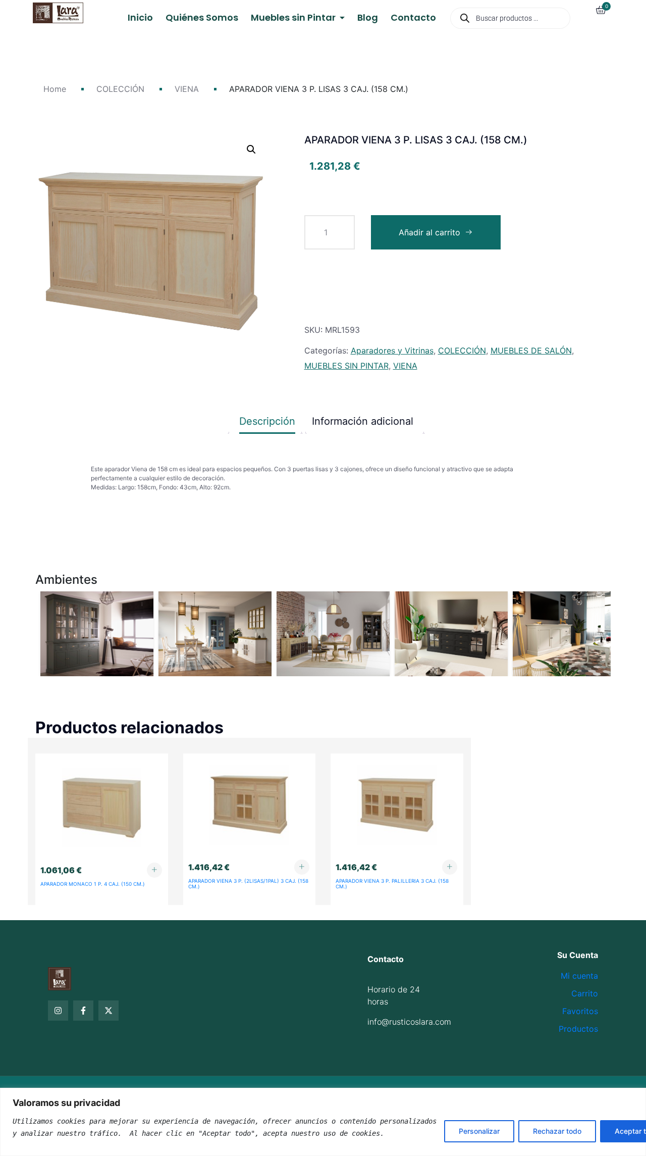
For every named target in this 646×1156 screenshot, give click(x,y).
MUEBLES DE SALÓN (531, 350)
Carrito (584, 993)
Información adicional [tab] (362, 421)
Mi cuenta (579, 976)
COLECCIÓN (120, 89)
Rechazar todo (557, 1131)
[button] (251, 149)
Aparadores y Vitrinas (392, 350)
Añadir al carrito (429, 232)
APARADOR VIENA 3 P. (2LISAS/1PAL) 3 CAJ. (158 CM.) (248, 883)
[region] (323, 1122)
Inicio (140, 17)
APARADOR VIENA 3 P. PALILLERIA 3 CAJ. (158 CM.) (392, 883)
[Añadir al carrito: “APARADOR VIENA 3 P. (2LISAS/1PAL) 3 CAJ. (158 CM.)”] (301, 867)
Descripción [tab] (267, 421)
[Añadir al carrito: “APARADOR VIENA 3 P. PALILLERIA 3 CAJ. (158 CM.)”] (449, 867)
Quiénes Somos (202, 17)
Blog (367, 17)
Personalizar (479, 1131)
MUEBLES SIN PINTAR (346, 366)
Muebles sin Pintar (294, 17)
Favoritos (580, 1011)
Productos (578, 1029)
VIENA (187, 89)
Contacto (413, 17)
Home (54, 89)
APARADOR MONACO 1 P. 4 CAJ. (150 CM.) (92, 884)
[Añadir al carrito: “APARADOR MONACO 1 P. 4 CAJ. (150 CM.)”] (154, 870)
